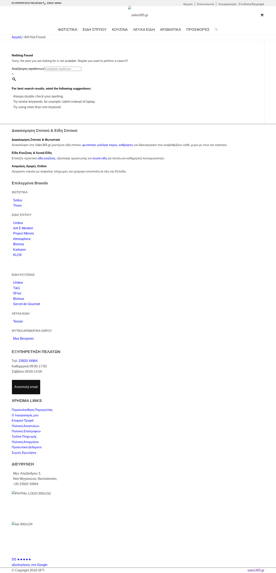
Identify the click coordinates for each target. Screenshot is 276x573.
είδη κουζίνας (46, 158)
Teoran (18, 321)
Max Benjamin (23, 338)
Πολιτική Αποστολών (25, 426)
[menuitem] (188, 4)
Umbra (18, 223)
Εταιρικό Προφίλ (23, 420)
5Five (17, 293)
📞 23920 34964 (52, 3)
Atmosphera (22, 239)
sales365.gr (256, 570)
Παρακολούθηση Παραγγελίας (32, 409)
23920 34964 (28, 361)
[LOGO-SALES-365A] (138, 15)
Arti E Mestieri (23, 228)
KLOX (17, 255)
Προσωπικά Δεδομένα (27, 447)
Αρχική (17, 37)
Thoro (17, 205)
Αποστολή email (26, 387)
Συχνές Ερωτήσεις (24, 452)
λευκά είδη (100, 158)
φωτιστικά (89, 145)
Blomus (18, 244)
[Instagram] (142, 553)
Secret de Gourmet (26, 304)
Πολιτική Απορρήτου (25, 442)
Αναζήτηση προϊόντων (28, 68)
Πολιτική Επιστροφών (26, 431)
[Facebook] (134, 553)
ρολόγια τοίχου (107, 145)
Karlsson (19, 249)
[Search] (215, 29)
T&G (16, 288)
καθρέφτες (126, 145)
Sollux (17, 200)
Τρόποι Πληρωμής (24, 436)
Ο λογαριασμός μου (25, 415)
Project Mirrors (23, 233)
